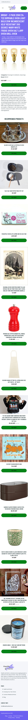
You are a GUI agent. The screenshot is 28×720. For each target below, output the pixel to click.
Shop (23, 8)
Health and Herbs (7, 689)
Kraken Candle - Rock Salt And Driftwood (14, 645)
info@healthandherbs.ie (5, 1)
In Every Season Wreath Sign (14, 464)
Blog (4, 697)
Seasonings (23, 75)
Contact (10, 716)
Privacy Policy (11, 717)
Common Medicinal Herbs (9, 694)
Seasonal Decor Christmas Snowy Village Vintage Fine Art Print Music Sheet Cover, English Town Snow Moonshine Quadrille (14, 288)
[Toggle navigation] (2, 8)
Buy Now (14, 85)
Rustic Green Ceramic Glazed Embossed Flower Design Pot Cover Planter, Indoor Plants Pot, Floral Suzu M (14, 553)
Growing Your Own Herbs (9, 692)
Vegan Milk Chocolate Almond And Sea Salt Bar (14, 234)
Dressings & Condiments (13, 75)
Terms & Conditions (18, 716)
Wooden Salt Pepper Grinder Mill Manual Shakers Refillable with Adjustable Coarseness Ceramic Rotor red (14, 335)
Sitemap (18, 717)
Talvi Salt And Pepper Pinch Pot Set (14, 191)
